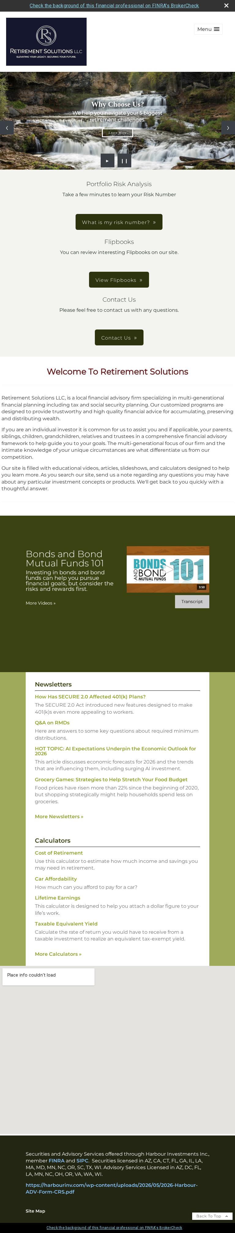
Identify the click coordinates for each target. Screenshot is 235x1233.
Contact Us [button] (116, 338)
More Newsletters (59, 816)
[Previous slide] (7, 127)
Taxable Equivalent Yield (66, 924)
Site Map (35, 1211)
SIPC (82, 1161)
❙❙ (125, 160)
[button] (208, 29)
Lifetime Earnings (57, 898)
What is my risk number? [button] (116, 222)
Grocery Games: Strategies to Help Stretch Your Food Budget (111, 779)
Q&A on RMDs (52, 723)
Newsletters (53, 684)
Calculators (52, 840)
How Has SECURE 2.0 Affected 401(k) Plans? (90, 697)
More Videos (41, 603)
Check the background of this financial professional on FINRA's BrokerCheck (114, 6)
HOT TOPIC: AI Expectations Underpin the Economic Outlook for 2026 (115, 751)
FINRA (57, 1161)
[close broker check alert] (226, 5)
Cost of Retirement (59, 853)
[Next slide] (228, 127)
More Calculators (58, 954)
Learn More (117, 132)
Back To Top (209, 1216)
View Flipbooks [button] (115, 280)
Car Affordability (56, 879)
